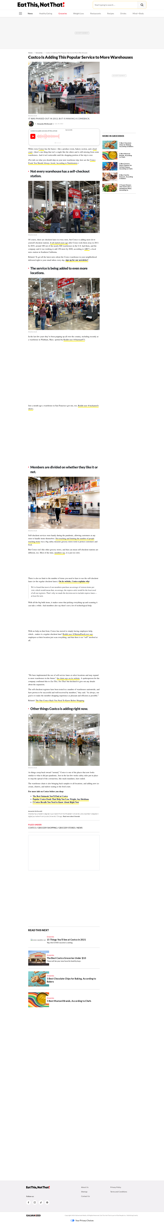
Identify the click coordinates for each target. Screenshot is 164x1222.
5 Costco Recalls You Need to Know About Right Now (56, 802)
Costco (41, 148)
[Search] (142, 5)
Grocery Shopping (47, 828)
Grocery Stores (67, 828)
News (30, 13)
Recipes (110, 13)
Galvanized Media (81, 1215)
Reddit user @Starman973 (74, 339)
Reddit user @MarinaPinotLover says (78, 634)
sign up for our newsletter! (76, 260)
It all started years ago (59, 242)
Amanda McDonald (44, 124)
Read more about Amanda (71, 816)
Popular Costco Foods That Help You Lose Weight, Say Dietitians (61, 799)
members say (59, 552)
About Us (84, 1187)
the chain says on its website (68, 678)
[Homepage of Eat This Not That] (38, 1187)
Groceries (62, 13)
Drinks (123, 13)
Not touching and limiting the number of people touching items (61, 540)
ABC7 (86, 249)
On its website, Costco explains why (74, 581)
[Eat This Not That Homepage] (41, 5)
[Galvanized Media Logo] (33, 1215)
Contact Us (85, 1196)
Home (30, 53)
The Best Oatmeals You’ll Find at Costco (50, 796)
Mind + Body (138, 13)
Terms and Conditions (118, 1192)
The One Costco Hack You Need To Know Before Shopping (60, 700)
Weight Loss (78, 13)
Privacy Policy (115, 1187)
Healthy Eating (45, 13)
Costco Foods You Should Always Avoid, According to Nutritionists (61, 161)
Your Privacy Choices (84, 1220)
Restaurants (95, 13)
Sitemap (84, 1192)
